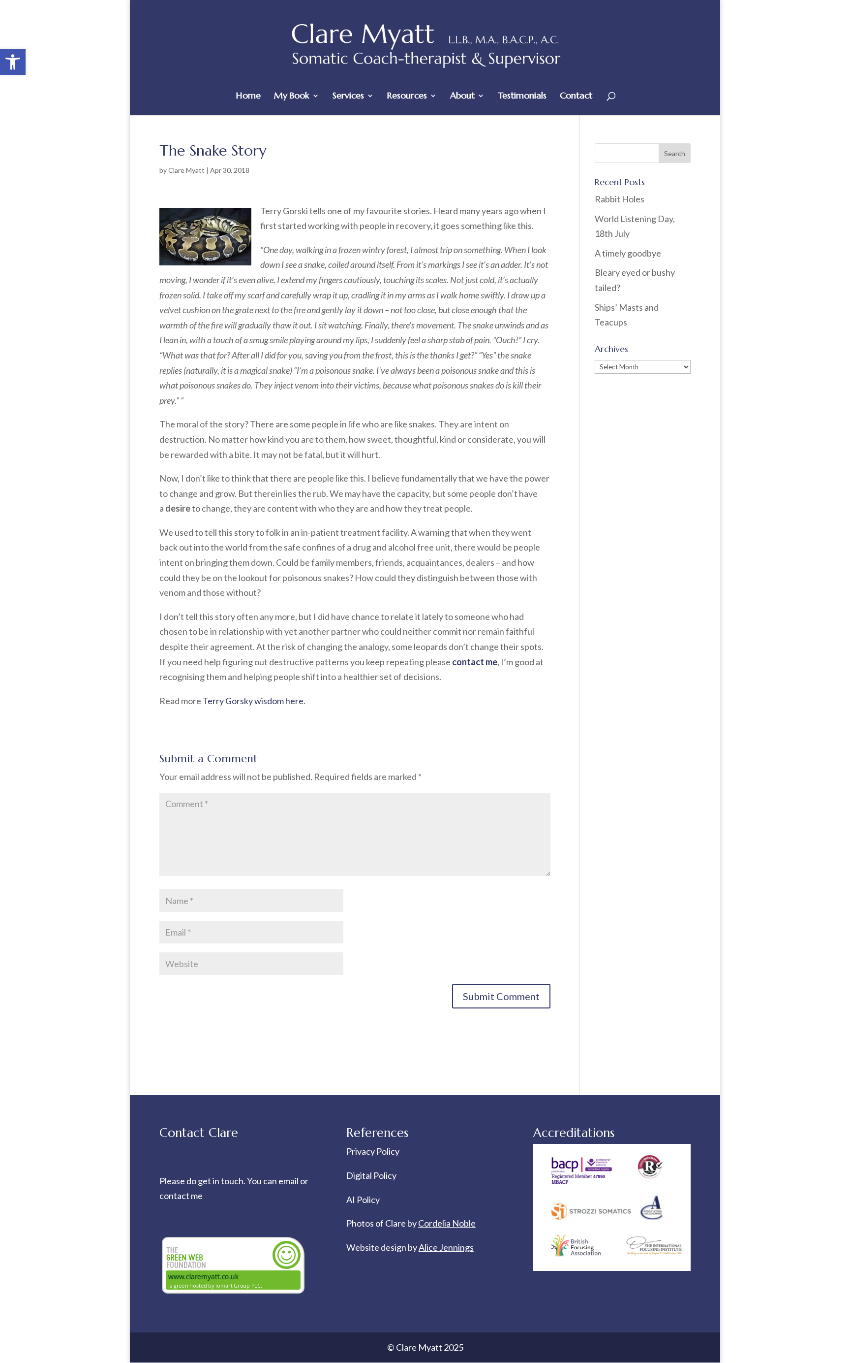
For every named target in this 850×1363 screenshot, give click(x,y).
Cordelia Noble (447, 1223)
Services (348, 96)
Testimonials (522, 96)
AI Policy (363, 1199)
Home (248, 96)
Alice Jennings (446, 1247)
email (289, 1180)
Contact (576, 96)
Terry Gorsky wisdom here (253, 700)
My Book (291, 96)
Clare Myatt (186, 170)
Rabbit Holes (619, 199)
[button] (13, 62)
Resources (407, 96)
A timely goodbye (628, 253)
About (462, 96)
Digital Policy (371, 1175)
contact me (181, 1195)
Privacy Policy (372, 1151)
